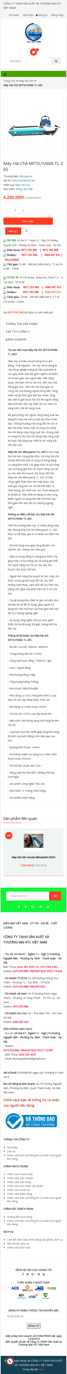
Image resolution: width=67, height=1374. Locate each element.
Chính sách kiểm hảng (19, 1194)
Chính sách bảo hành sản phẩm (25, 1186)
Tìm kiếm (14, 15)
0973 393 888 (16, 312)
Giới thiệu (28, 15)
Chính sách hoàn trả (18, 1190)
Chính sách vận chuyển (20, 1178)
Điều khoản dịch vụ (18, 1243)
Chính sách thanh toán (20, 1174)
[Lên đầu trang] (57, 1361)
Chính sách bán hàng (19, 1182)
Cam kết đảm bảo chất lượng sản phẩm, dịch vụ (35, 1239)
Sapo (41, 1369)
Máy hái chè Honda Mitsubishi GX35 (33, 857)
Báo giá (13, 231)
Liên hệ (11, 1151)
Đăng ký (43, 15)
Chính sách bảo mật (18, 1247)
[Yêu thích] (26, 231)
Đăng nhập (57, 15)
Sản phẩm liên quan (20, 818)
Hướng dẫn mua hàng (19, 1217)
